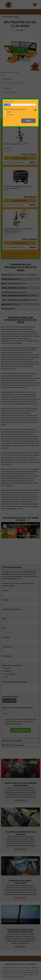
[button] (35, 110)
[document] (20, 490)
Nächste (28, 121)
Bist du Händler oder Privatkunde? (15, 109)
